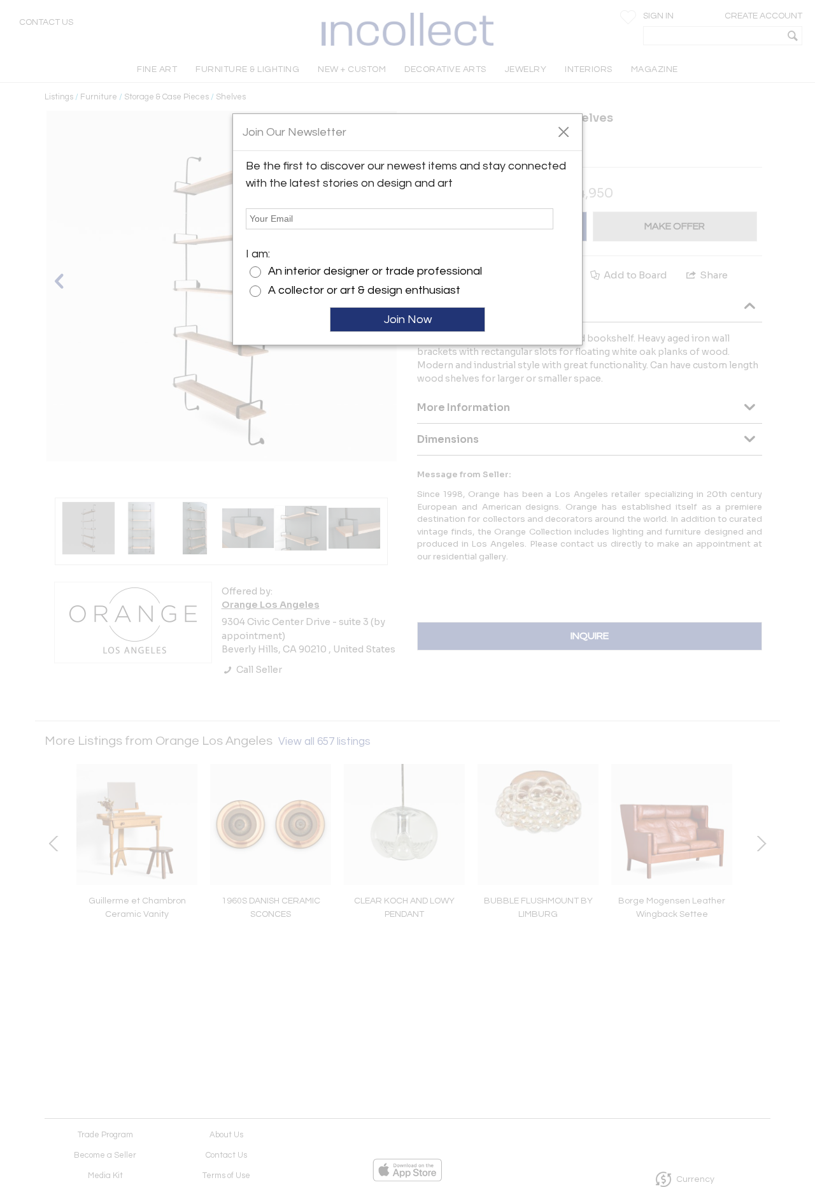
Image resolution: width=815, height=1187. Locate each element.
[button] (563, 131)
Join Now (408, 319)
